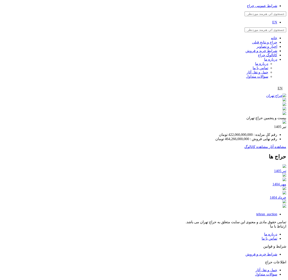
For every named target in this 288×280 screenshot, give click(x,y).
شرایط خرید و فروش (261, 51)
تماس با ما (260, 68)
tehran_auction (266, 214)
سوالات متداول (257, 76)
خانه (274, 38)
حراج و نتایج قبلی (264, 42)
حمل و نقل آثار (257, 72)
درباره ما (270, 59)
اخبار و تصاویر (266, 46)
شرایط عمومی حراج (262, 6)
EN (274, 22)
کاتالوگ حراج (267, 55)
